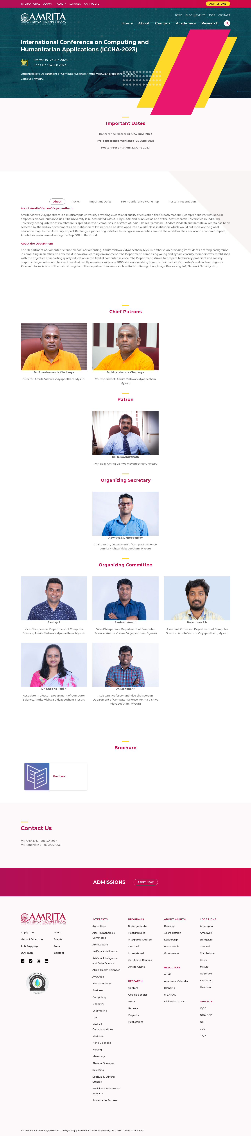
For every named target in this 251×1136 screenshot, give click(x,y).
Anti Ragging (29, 946)
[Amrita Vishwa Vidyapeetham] (43, 18)
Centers (133, 987)
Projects (133, 1015)
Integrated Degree (140, 939)
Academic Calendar (176, 981)
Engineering (99, 1010)
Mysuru (204, 966)
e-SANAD (170, 994)
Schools (75, 3)
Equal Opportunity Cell (103, 1130)
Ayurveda (98, 976)
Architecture (100, 944)
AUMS (167, 974)
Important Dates (100, 201)
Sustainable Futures (104, 1100)
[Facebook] (22, 961)
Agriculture (99, 926)
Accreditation (172, 932)
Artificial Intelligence (105, 951)
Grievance (83, 1130)
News (178, 15)
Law (95, 1017)
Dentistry (98, 1003)
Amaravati (206, 932)
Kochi (203, 959)
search (227, 23)
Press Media (171, 946)
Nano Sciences (101, 1042)
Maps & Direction (32, 939)
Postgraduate (136, 932)
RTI (119, 1130)
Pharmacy (98, 1056)
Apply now (27, 932)
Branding (169, 987)
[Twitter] (31, 961)
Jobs (212, 15)
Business (97, 990)
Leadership (171, 939)
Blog (189, 15)
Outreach (27, 952)
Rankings (169, 926)
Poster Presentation (182, 201)
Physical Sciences (103, 1063)
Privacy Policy (68, 1130)
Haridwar (205, 987)
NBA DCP (206, 1015)
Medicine (98, 1035)
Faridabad (206, 980)
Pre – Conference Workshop (140, 201)
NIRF (203, 1021)
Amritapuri (206, 926)
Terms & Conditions (134, 1130)
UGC (202, 1028)
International (30, 3)
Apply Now (146, 882)
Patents (133, 1008)
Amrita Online (136, 966)
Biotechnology (101, 983)
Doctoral (133, 946)
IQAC (203, 1008)
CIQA (203, 1035)
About (57, 201)
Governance (171, 953)
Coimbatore (207, 953)
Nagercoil (206, 973)
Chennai (205, 946)
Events (200, 15)
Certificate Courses (140, 959)
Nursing (97, 1049)
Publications (135, 1021)
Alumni (47, 3)
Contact (224, 15)
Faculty (61, 3)
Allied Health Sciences (106, 969)
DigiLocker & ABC (175, 1001)
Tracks (75, 201)
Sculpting (98, 1069)
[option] (56, 776)
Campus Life (91, 3)
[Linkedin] (47, 961)
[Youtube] (38, 961)
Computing (99, 997)
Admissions (218, 3)
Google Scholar (137, 994)
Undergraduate (137, 926)
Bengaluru (206, 939)
